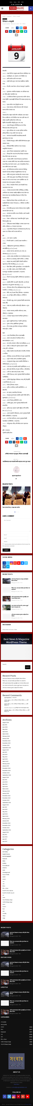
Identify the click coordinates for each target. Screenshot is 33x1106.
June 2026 (5, 727)
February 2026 (6, 736)
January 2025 (6, 766)
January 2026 (6, 738)
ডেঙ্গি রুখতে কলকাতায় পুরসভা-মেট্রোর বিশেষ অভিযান (19, 615)
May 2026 (5, 729)
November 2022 (6, 825)
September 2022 (7, 830)
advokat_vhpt (7, 710)
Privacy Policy (28, 1104)
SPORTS (5, 868)
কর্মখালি (4, 877)
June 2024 (5, 782)
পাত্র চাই (14, 698)
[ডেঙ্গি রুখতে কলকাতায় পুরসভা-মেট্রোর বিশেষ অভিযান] (7, 616)
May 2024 (5, 784)
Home (11, 2)
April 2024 (5, 787)
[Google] (23, 1096)
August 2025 (6, 750)
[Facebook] (5, 1096)
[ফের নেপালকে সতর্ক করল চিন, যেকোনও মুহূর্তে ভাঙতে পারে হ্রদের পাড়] (7, 607)
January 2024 (6, 793)
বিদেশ (4, 909)
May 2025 (5, 757)
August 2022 (6, 832)
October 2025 (6, 745)
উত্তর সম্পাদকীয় (6, 875)
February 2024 (6, 791)
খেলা (3, 882)
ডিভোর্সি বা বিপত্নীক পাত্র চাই (8, 893)
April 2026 (5, 732)
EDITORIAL (5, 852)
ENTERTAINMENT (7, 856)
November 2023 (6, 798)
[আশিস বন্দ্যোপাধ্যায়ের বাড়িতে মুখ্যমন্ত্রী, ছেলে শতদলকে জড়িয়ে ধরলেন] (7, 598)
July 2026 (5, 725)
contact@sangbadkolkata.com (19, 1087)
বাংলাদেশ (4, 907)
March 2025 (5, 761)
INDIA (4, 861)
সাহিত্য (4, 916)
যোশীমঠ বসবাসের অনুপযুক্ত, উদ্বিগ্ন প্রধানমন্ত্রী (16, 453)
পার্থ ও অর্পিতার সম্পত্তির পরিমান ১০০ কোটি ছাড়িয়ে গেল (16, 700)
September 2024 (7, 775)
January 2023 (6, 821)
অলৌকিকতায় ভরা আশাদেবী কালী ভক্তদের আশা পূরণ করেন (16, 461)
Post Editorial (6, 866)
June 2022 (5, 837)
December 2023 (6, 796)
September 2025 (7, 748)
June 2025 (5, 754)
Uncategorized (6, 872)
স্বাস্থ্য (4, 918)
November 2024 (7, 770)
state (4, 870)
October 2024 (6, 773)
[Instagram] (14, 1096)
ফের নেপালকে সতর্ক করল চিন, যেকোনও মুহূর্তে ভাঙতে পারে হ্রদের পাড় (19, 606)
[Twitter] (9, 1096)
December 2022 (6, 823)
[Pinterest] (18, 1096)
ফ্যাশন (19, 2)
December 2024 (6, 768)
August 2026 (6, 722)
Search (4, 664)
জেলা (3, 884)
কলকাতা (4, 879)
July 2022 (5, 835)
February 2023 (6, 819)
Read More (16, 1084)
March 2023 (5, 816)
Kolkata (4, 863)
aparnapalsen (7, 24)
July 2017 (5, 839)
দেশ (3, 895)
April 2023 (5, 814)
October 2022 (6, 828)
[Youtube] (27, 1096)
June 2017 (5, 841)
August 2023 (6, 805)
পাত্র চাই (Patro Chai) (7, 900)
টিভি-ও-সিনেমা (5, 888)
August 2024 (6, 777)
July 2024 (5, 780)
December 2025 (6, 741)
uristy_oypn (7, 700)
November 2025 (6, 743)
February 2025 (6, 764)
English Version (6, 854)
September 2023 (7, 803)
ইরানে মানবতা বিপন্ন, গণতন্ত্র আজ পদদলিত (11, 507)
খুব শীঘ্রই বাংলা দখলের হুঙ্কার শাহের (22, 708)
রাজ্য (3, 911)
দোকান (4, 898)
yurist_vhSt (7, 704)
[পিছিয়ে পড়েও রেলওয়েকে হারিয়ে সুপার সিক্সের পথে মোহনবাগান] (7, 590)
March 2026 (5, 734)
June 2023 (5, 809)
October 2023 (6, 800)
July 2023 (5, 807)
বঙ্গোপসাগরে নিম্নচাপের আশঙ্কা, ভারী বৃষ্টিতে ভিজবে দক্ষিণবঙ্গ (19, 580)
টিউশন (4, 886)
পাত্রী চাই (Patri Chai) (7, 902)
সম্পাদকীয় (4, 914)
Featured (5, 19)
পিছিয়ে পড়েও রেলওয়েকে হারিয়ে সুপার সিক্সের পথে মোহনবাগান (20, 588)
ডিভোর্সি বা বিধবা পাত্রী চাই (8, 891)
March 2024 (5, 789)
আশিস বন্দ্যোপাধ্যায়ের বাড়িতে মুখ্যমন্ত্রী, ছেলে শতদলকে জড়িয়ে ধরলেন (20, 597)
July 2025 (5, 752)
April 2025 (5, 759)
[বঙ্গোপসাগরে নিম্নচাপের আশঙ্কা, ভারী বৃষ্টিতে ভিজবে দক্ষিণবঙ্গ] (7, 581)
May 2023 (5, 812)
